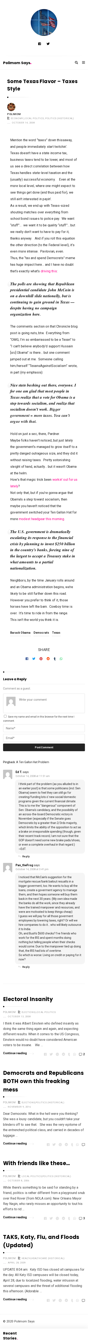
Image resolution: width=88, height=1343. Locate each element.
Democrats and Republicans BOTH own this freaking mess (43, 1081)
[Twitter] (48, 44)
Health (26, 1258)
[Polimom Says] (44, 22)
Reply (26, 856)
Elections (28, 1012)
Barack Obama (20, 632)
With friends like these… (36, 1163)
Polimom (14, 114)
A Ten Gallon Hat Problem (32, 762)
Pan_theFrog (24, 865)
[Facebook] (39, 44)
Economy (17, 118)
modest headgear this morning (41, 519)
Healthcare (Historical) (48, 1258)
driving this (49, 271)
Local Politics (34, 118)
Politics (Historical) (59, 118)
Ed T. (19, 772)
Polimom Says (16, 62)
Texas (56, 632)
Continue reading (15, 1053)
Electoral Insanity (28, 999)
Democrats (41, 632)
